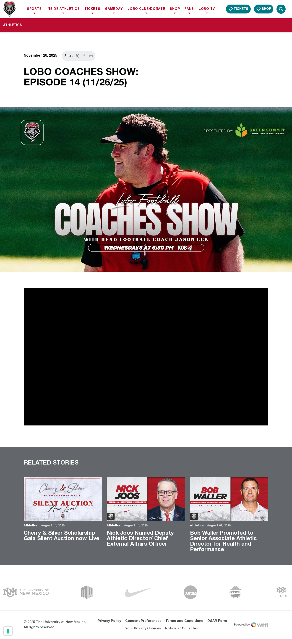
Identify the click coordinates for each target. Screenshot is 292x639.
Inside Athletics (63, 9)
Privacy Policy (109, 621)
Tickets (92, 9)
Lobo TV (207, 9)
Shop (175, 9)
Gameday (114, 9)
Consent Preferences (143, 621)
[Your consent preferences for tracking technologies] (8, 631)
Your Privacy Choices (143, 628)
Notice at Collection (182, 628)
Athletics (31, 525)
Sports (34, 9)
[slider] (118, 419)
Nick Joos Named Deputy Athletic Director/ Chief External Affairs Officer (140, 539)
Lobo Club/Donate (146, 9)
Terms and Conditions (184, 621)
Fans (189, 9)
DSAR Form (217, 621)
